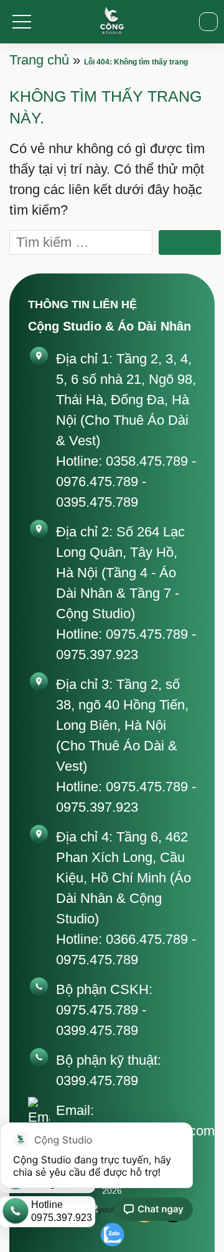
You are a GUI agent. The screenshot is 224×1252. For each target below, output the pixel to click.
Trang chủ (39, 60)
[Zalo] (112, 1234)
